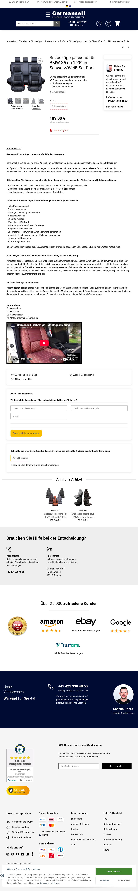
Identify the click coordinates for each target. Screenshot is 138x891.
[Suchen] (57, 24)
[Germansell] (68, 14)
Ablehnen (104, 880)
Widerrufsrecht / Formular (83, 839)
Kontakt (107, 834)
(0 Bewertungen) (57, 92)
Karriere (74, 829)
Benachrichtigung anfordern (26, 433)
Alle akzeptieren (113, 871)
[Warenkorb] (117, 23)
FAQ (105, 819)
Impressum (76, 819)
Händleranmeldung (113, 839)
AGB (73, 844)
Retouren (108, 844)
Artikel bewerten (20, 458)
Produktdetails (13, 148)
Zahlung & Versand (80, 824)
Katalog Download (112, 824)
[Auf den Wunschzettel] (40, 61)
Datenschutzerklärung (49, 883)
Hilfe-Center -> (76, 25)
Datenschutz (77, 834)
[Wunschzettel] (108, 23)
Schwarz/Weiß (59, 106)
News (106, 850)
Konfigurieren (124, 880)
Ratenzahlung (110, 829)
